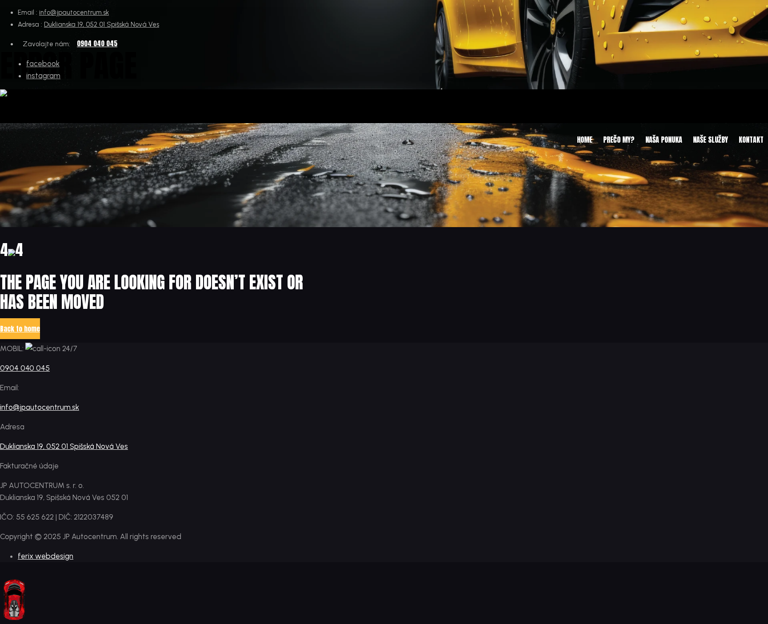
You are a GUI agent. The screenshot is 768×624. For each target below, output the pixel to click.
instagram (43, 75)
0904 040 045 (97, 43)
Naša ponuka (663, 139)
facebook (43, 63)
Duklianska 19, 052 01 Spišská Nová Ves (101, 24)
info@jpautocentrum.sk (74, 12)
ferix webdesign (45, 556)
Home (584, 139)
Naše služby (710, 139)
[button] (20, 328)
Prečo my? (619, 139)
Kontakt (751, 139)
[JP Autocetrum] (46, 95)
